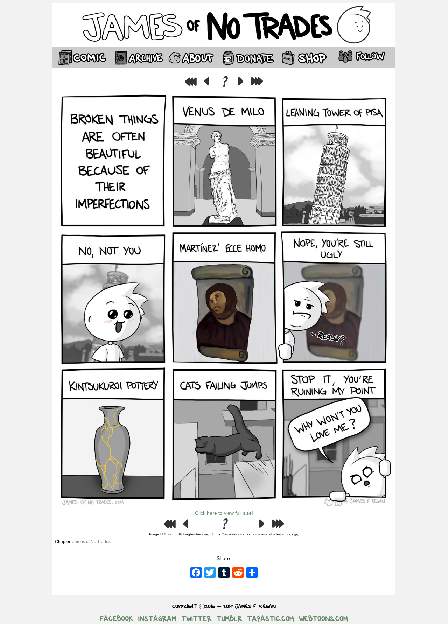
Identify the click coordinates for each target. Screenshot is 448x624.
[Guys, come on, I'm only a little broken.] (224, 507)
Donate (246, 57)
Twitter (196, 619)
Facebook (116, 619)
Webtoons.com (323, 619)
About (190, 57)
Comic (80, 57)
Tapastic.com (270, 619)
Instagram (157, 619)
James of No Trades (91, 541)
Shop (304, 57)
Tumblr (229, 619)
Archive (136, 57)
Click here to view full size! (224, 513)
